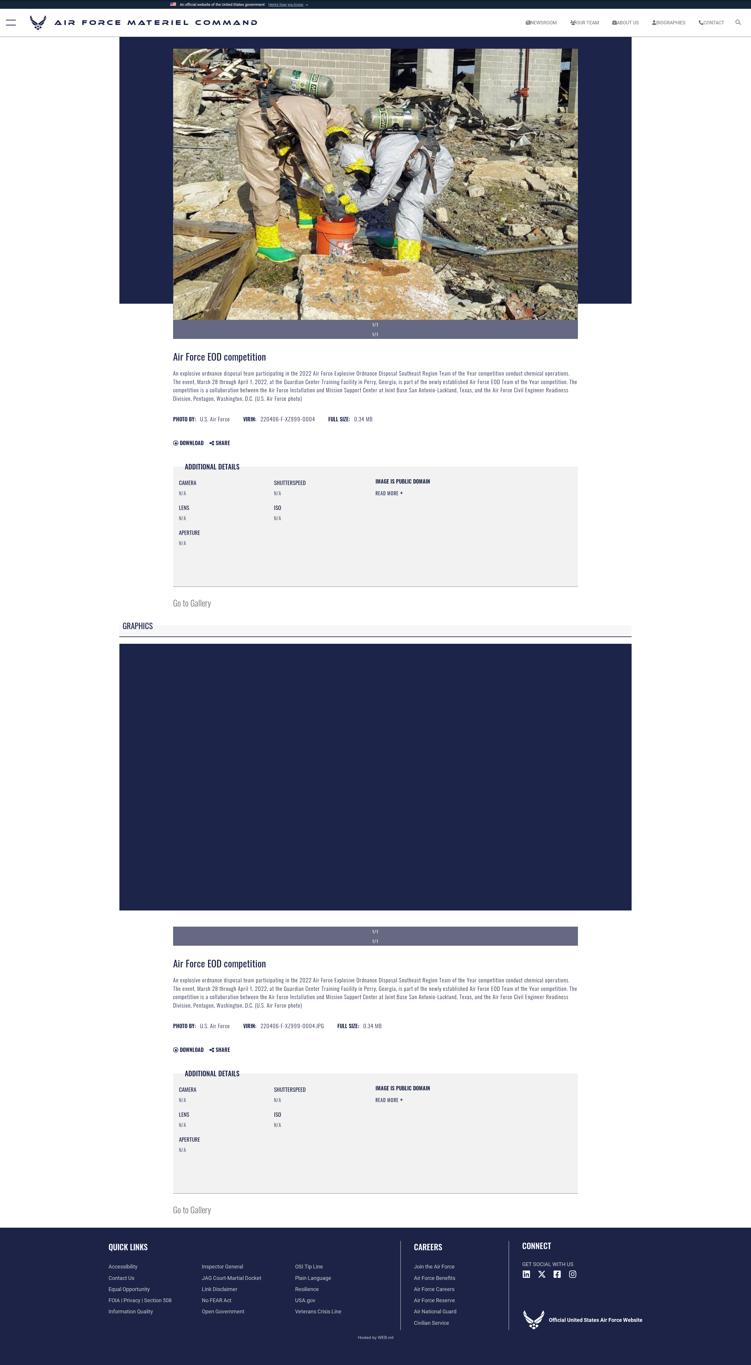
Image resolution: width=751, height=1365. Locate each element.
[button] (288, 5)
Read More (388, 493)
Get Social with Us (548, 1264)
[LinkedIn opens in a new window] (526, 1274)
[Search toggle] (739, 23)
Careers (428, 1247)
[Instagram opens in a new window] (572, 1274)
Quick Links (128, 1247)
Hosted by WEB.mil (375, 1337)
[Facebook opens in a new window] (557, 1274)
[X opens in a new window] (541, 1274)
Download (191, 443)
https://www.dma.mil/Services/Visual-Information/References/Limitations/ (444, 530)
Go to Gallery (192, 602)
